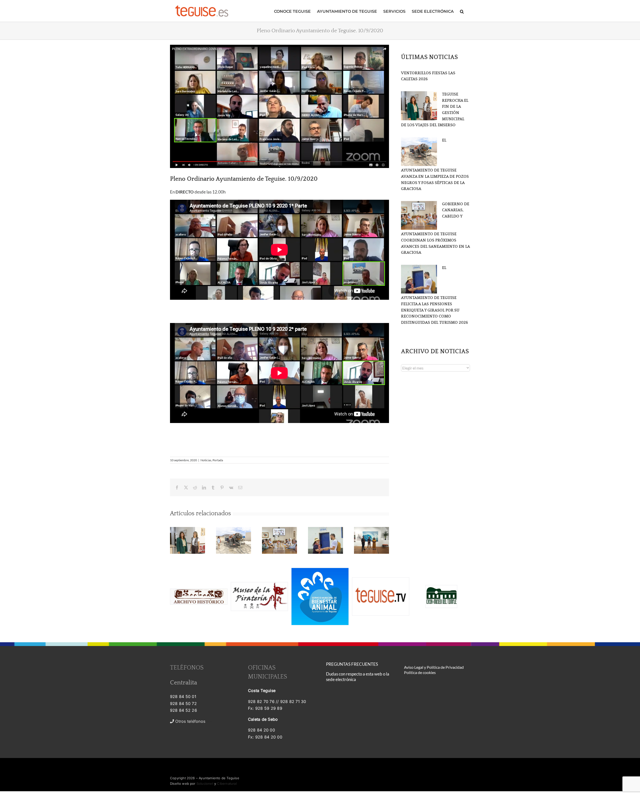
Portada (217, 460)
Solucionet (204, 784)
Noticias (205, 460)
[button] (462, 11)
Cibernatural (226, 784)
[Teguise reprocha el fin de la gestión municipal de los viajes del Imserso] (419, 105)
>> (193, 721)
